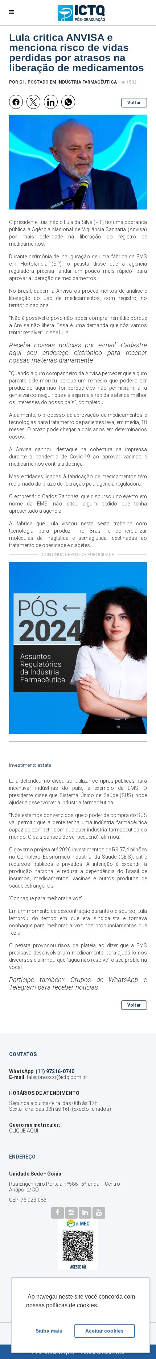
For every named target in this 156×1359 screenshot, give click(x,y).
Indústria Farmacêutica (87, 82)
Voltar (134, 102)
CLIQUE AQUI (23, 1131)
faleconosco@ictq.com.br (56, 1077)
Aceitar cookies (104, 1331)
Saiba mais (49, 1331)
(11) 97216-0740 (55, 1071)
